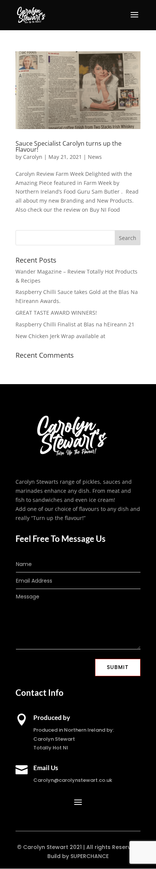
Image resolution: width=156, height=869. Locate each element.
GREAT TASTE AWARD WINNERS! (56, 312)
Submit (118, 667)
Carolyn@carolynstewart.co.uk (72, 780)
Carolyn (32, 156)
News (95, 156)
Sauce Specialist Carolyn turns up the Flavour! (69, 146)
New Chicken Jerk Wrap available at (60, 336)
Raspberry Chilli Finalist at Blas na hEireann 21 (75, 324)
